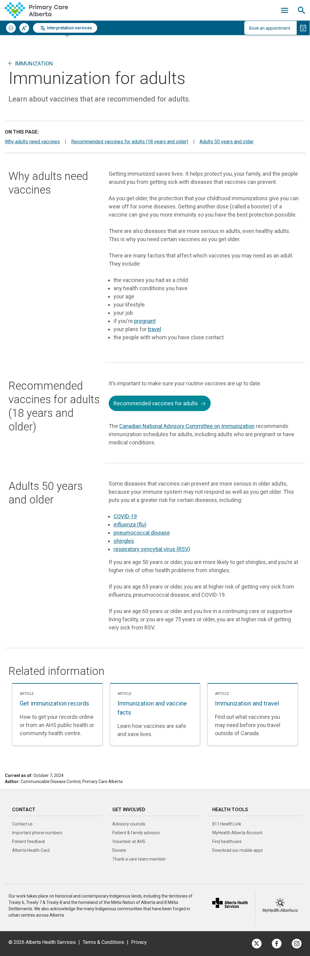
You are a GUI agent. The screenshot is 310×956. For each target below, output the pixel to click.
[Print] (11, 28)
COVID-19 (125, 516)
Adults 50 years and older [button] (227, 141)
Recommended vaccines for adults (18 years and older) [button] (129, 141)
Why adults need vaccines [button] (32, 141)
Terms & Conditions (103, 942)
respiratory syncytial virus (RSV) (152, 549)
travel (154, 329)
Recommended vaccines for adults (156, 403)
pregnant (145, 321)
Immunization (34, 63)
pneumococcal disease (142, 532)
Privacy (139, 942)
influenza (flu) (130, 524)
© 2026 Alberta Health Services (42, 942)
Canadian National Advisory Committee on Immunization (187, 426)
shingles (124, 541)
